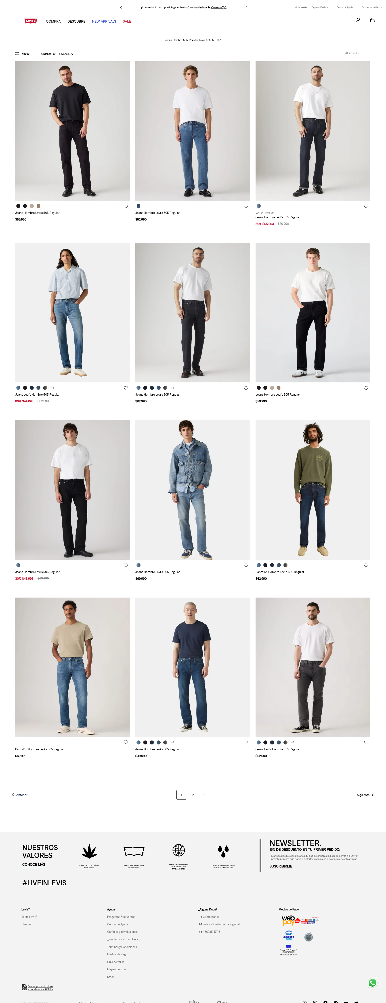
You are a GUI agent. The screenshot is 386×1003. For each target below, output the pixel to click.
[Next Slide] (246, 7)
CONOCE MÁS (33, 874)
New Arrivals (104, 21)
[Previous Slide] (121, 7)
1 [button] (181, 805)
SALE (127, 21)
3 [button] (205, 805)
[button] (19, 805)
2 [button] (193, 805)
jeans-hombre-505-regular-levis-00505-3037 (193, 40)
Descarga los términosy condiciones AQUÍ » (40, 998)
